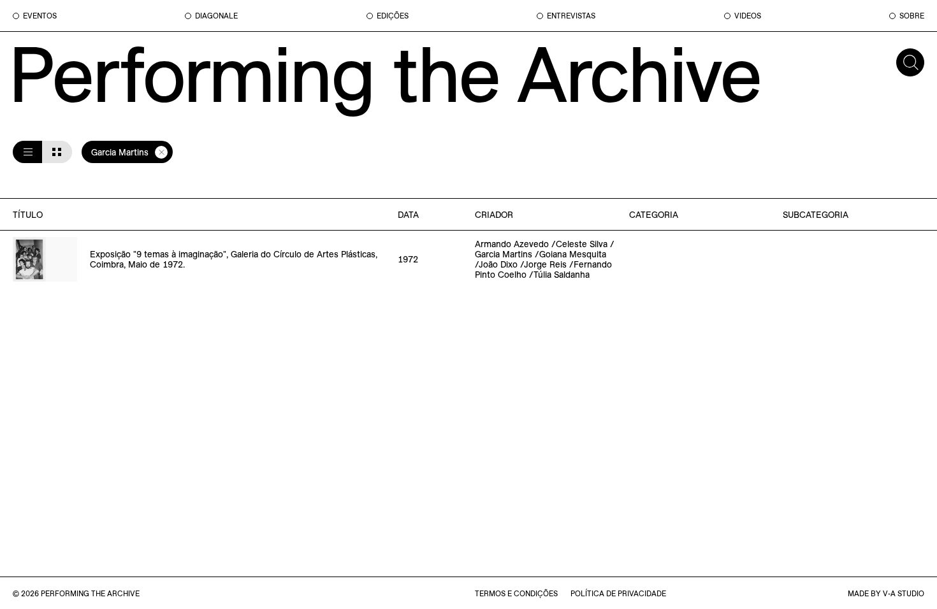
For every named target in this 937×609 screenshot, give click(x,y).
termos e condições (516, 593)
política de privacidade (618, 593)
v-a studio (903, 593)
